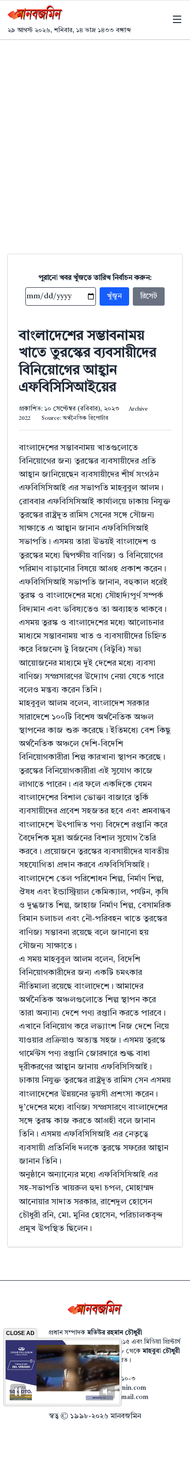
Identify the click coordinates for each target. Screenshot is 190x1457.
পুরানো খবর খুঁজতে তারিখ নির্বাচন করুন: (95, 278)
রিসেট (148, 296)
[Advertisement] (95, 139)
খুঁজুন (114, 296)
